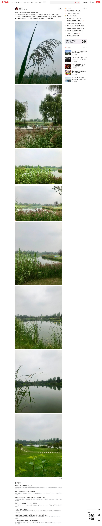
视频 (24, 2)
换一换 (85, 8)
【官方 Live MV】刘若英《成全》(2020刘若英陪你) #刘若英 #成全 (79, 58)
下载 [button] (99, 519)
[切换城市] (21, 2)
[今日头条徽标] (5, 2)
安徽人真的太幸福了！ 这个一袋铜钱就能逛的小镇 (79, 65)
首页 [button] (99, 511)
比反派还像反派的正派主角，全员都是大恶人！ (79, 71)
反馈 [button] (99, 515)
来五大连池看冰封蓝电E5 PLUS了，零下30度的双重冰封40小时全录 (79, 78)
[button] (12, 2)
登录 (98, 2)
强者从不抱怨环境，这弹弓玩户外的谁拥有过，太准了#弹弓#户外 (79, 51)
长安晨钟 (21, 8)
